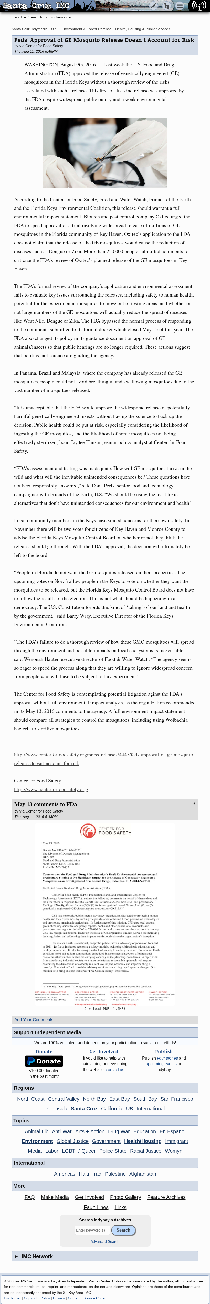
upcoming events (161, 1064)
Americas (64, 1174)
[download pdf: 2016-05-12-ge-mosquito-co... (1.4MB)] (105, 914)
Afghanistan (142, 1174)
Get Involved (89, 1197)
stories (167, 1058)
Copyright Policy (37, 1298)
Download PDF (97, 1009)
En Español (172, 1131)
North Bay (94, 1099)
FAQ (30, 1197)
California (111, 1108)
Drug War (119, 1131)
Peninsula (56, 1108)
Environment (37, 1141)
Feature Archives (166, 1197)
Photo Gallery (125, 1197)
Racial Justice (145, 1151)
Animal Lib (36, 1131)
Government (106, 1141)
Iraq (96, 1174)
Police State (113, 1151)
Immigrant (176, 1141)
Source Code (94, 1298)
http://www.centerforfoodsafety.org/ (51, 789)
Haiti (84, 1174)
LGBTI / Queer (79, 1151)
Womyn (173, 1151)
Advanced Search (105, 1242)
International (150, 1108)
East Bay (119, 1099)
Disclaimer (12, 1298)
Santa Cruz (84, 1108)
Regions (24, 1088)
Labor (51, 1151)
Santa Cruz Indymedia (30, 29)
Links (121, 1207)
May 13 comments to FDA (46, 804)
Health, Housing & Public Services (142, 29)
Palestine (115, 1174)
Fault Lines (96, 1207)
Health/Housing (143, 1141)
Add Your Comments (34, 1019)
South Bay (145, 1099)
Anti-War (62, 1131)
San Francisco (177, 1099)
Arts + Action (89, 1131)
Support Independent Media (47, 1032)
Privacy (59, 1298)
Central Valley (63, 1099)
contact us (115, 1069)
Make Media (55, 1197)
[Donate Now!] (44, 1061)
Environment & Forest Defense (87, 29)
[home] (48, 6)
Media (35, 1151)
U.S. (54, 29)
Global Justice (73, 1141)
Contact (74, 1298)
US (129, 1108)
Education (144, 1131)
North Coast (31, 1099)
